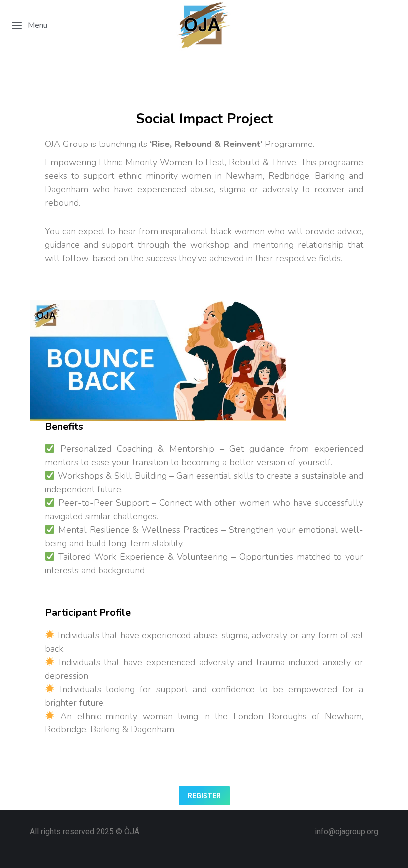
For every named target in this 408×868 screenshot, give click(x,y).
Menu (37, 25)
